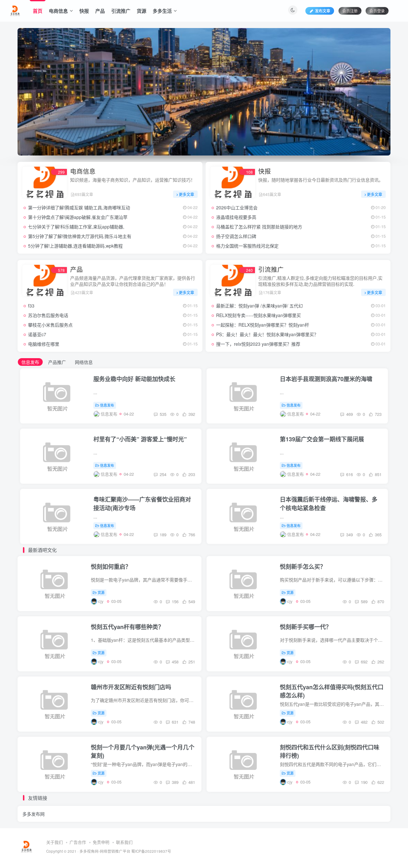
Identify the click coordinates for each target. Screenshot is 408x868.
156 (174, 601)
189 (162, 535)
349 (349, 535)
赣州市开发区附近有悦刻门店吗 (131, 687)
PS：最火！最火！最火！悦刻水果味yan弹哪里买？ (267, 334)
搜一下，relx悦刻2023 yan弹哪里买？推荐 (258, 344)
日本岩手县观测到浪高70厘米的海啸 (326, 379)
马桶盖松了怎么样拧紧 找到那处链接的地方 (259, 226)
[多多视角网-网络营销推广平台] (15, 10)
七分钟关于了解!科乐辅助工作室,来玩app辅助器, (76, 226)
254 (162, 474)
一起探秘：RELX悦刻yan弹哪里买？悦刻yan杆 (262, 325)
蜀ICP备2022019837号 (151, 851)
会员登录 (377, 10)
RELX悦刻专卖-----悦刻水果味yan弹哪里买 (258, 315)
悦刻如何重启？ (111, 566)
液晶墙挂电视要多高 (236, 217)
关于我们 (54, 842)
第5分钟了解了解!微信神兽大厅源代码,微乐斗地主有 (79, 236)
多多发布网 (33, 814)
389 (174, 782)
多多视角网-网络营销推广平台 (104, 851)
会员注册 (350, 10)
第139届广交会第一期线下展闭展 (322, 439)
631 (174, 722)
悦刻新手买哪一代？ (306, 627)
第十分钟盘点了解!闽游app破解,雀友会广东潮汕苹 (77, 217)
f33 (31, 305)
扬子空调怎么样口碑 (236, 236)
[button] (17, 90)
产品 (100, 10)
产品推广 (57, 362)
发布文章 (322, 10)
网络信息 (84, 362)
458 (174, 662)
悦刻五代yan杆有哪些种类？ (127, 627)
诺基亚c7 (37, 334)
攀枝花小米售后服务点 (50, 325)
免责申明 (101, 842)
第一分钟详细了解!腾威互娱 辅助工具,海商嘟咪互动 (79, 207)
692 (364, 662)
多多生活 (162, 10)
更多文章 (186, 194)
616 (349, 474)
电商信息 (58, 10)
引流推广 (120, 10)
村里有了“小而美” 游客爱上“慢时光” (140, 439)
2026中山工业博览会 (237, 207)
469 (349, 414)
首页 (37, 10)
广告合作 (77, 842)
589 (364, 601)
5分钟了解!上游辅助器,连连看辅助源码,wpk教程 (75, 245)
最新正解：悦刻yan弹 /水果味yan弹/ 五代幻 (259, 305)
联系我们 (124, 842)
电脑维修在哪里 (43, 344)
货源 (141, 10)
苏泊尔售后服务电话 (48, 315)
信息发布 (30, 362)
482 (364, 722)
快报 (84, 10)
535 (162, 414)
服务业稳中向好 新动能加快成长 (134, 379)
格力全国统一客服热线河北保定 (247, 245)
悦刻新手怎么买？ (303, 566)
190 (364, 782)
